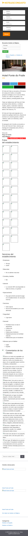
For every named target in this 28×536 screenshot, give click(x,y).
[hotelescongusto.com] (14, 3)
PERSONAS (8, 27)
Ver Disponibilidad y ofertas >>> (16, 138)
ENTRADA (8, 16)
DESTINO (8, 11)
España (12, 55)
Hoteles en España (7, 523)
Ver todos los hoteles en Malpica (11, 513)
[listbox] (15, 30)
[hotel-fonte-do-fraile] (14, 470)
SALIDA (7, 22)
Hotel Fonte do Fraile (7, 488)
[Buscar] (22, 456)
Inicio (7, 55)
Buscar (6, 34)
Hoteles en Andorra (7, 525)
